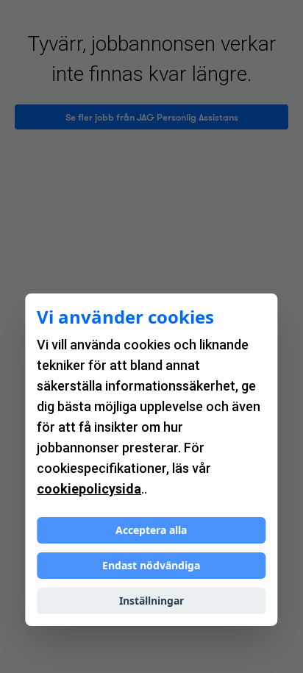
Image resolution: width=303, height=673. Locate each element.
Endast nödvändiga (151, 565)
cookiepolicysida (89, 488)
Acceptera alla (151, 530)
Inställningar (151, 601)
